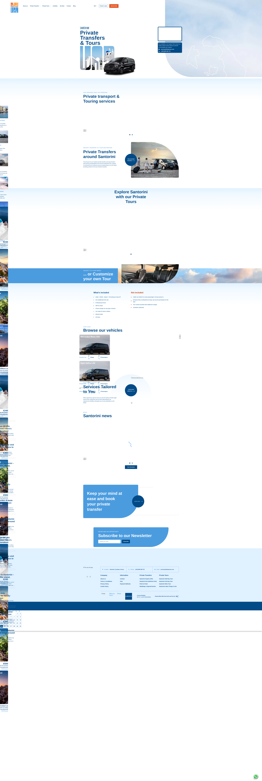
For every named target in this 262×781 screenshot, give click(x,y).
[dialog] (131, 390)
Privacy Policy (139, 433)
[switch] (148, 374)
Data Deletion (123, 433)
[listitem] (131, 371)
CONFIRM (121, 427)
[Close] (154, 348)
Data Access (131, 433)
